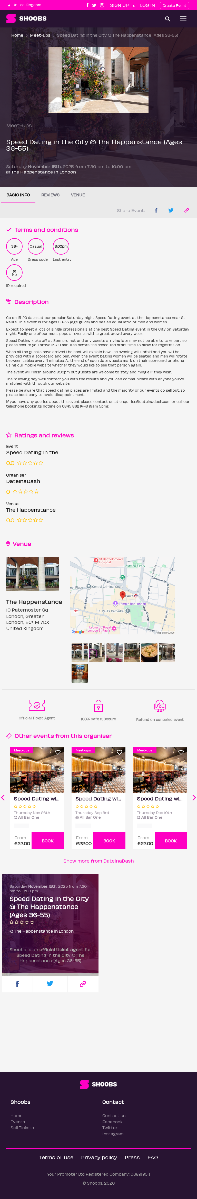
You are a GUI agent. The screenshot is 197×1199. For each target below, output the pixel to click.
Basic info (18, 194)
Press (132, 1157)
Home (17, 35)
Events (18, 1121)
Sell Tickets (22, 1127)
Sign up (119, 5)
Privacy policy (99, 1157)
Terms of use (56, 1157)
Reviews (50, 194)
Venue (78, 194)
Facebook (112, 1121)
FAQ (152, 1157)
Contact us (113, 1115)
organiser (98, 735)
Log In (147, 5)
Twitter (109, 1127)
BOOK (48, 840)
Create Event (174, 5)
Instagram (113, 1133)
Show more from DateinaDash (98, 860)
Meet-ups (40, 35)
